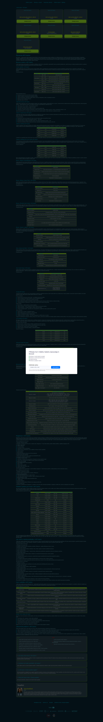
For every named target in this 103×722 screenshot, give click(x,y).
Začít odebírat (56, 367)
